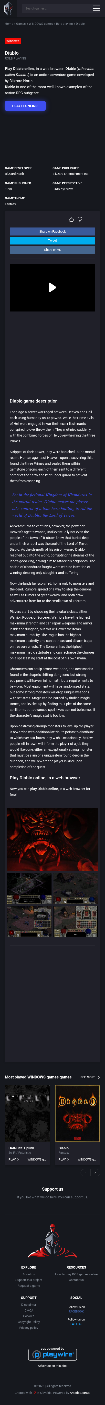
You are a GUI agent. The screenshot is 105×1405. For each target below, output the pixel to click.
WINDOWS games (41, 23)
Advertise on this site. (52, 1366)
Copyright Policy (29, 1322)
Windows (12, 41)
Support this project (28, 1280)
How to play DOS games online (76, 1274)
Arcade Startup (80, 1393)
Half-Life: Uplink (21, 1148)
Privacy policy (28, 1327)
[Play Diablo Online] (77, 1113)
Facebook (76, 1311)
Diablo (64, 1148)
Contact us (76, 1280)
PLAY (12, 1159)
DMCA (28, 1310)
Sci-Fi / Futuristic (20, 1152)
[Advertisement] (50, 137)
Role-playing (64, 23)
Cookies (28, 1316)
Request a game (29, 1285)
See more (88, 1077)
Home (9, 23)
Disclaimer (28, 1304)
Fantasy (10, 204)
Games (21, 23)
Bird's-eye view (62, 189)
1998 (8, 189)
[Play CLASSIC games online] (8, 8)
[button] (85, 1172)
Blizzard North (14, 174)
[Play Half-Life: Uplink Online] (27, 1113)
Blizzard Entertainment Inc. (70, 174)
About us (29, 1274)
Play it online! (25, 106)
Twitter (76, 1324)
